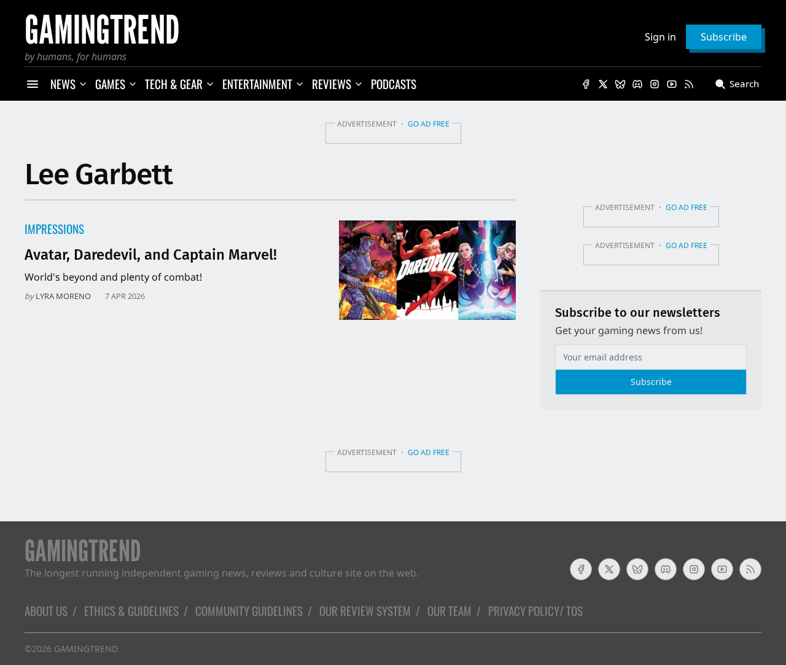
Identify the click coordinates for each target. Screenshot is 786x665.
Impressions (54, 229)
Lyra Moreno (63, 295)
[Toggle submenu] (83, 84)
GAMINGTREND (86, 649)
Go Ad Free (428, 124)
